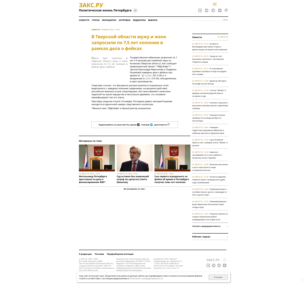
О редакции (85, 254)
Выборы (152, 20)
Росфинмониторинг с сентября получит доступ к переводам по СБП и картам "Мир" (209, 192)
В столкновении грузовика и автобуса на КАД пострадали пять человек (209, 71)
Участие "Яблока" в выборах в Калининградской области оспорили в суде (209, 93)
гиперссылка (106, 268)
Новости (84, 20)
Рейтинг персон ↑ (210, 236)
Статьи (96, 20)
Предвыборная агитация (120, 254)
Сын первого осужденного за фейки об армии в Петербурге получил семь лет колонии (171, 179)
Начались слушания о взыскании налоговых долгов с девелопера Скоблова (210, 106)
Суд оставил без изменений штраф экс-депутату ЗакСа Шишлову (133, 179)
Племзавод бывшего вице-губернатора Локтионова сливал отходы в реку (209, 204)
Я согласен (218, 277)
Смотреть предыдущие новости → (210, 226)
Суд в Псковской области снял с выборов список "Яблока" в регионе (210, 143)
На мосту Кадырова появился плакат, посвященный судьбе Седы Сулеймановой (209, 180)
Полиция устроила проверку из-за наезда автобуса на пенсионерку (208, 118)
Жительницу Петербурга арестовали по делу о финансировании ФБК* (93, 179)
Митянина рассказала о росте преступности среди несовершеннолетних (210, 167)
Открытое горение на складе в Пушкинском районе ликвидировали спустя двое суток (210, 217)
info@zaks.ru (174, 263)
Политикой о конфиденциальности (146, 278)
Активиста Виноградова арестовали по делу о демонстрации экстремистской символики (209, 47)
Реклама (99, 254)
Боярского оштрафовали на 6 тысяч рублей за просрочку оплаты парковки (207, 155)
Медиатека (139, 20)
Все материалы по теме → (135, 189)
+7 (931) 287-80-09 (161, 263)
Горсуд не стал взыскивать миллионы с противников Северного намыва (208, 59)
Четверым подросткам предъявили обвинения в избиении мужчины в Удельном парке (208, 130)
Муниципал (109, 20)
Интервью (124, 20)
